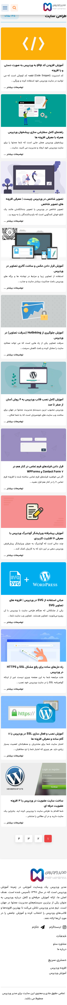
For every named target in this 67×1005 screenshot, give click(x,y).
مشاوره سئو (59, 944)
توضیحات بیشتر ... (13, 87)
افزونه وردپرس (58, 968)
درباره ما (61, 949)
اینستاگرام (55, 927)
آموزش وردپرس (57, 973)
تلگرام (36, 927)
